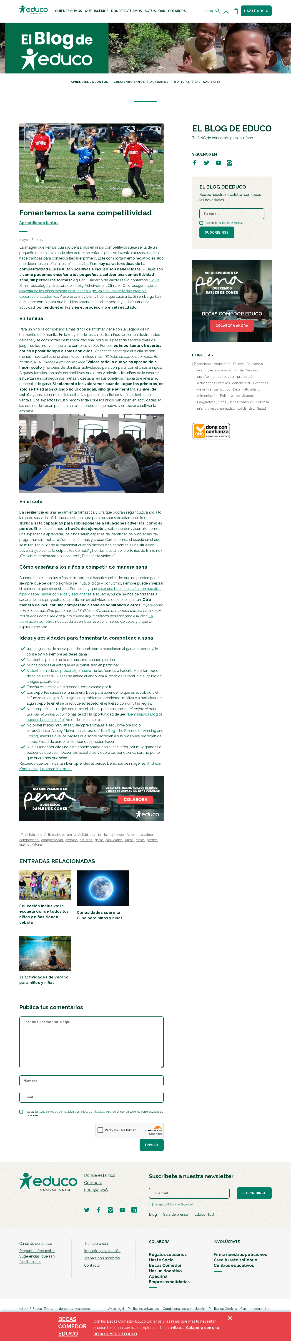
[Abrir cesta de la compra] (235, 11)
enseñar (203, 376)
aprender (118, 834)
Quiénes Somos (68, 11)
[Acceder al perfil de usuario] (227, 11)
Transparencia (96, 1243)
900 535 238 (96, 1189)
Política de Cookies (223, 1309)
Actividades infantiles (93, 834)
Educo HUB (204, 1214)
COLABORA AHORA (232, 326)
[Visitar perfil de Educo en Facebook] (195, 162)
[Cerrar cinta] (230, 1326)
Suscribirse (217, 232)
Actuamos (159, 81)
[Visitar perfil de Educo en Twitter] (206, 162)
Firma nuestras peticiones (240, 1254)
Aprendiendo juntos (89, 81)
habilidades (114, 840)
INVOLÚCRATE (227, 1242)
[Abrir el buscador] (218, 11)
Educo (225, 389)
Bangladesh (206, 402)
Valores (37, 844)
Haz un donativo (165, 1270)
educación (222, 364)
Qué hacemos (96, 11)
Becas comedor (241, 402)
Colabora (177, 11)
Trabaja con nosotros (102, 1258)
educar (229, 376)
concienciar (241, 383)
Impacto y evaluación (102, 1251)
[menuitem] (68, 11)
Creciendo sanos (129, 81)
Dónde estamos (99, 1175)
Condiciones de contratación (184, 1309)
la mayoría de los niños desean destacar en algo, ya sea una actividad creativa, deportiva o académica (88, 291)
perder (152, 840)
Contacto (93, 1182)
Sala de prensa (175, 1214)
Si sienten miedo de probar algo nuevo (59, 670)
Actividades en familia (60, 834)
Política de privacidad (143, 1309)
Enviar (151, 1145)
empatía (71, 840)
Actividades (34, 834)
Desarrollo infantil (247, 389)
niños (222, 402)
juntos (129, 840)
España (238, 364)
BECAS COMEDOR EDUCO (72, 1326)
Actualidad (155, 11)
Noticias (182, 81)
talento (24, 844)
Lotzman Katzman (56, 769)
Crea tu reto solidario (235, 1260)
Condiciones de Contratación (56, 1111)
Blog (209, 11)
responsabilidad (222, 408)
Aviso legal (116, 1309)
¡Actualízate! (207, 81)
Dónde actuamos (126, 11)
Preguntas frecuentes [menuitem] (37, 1251)
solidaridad (246, 408)
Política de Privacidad (92, 1111)
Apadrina (158, 1276)
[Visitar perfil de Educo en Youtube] (218, 162)
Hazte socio (256, 11)
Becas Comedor (165, 1265)
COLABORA (159, 1242)
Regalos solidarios (168, 1254)
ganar (99, 840)
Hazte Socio (161, 1260)
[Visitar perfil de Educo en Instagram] (229, 162)
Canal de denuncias (35, 1243)
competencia (29, 840)
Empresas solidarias (169, 1281)
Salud (261, 408)
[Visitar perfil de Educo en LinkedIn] (134, 1210)
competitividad (52, 840)
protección (245, 376)
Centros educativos (234, 1265)
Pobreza (226, 396)
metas (140, 840)
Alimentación (207, 396)
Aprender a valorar (141, 834)
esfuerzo (86, 840)
